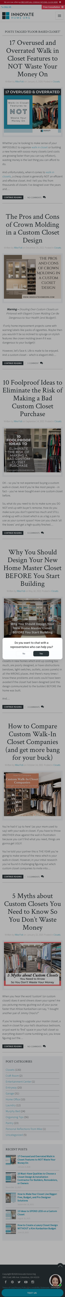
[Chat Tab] (32, 648)
